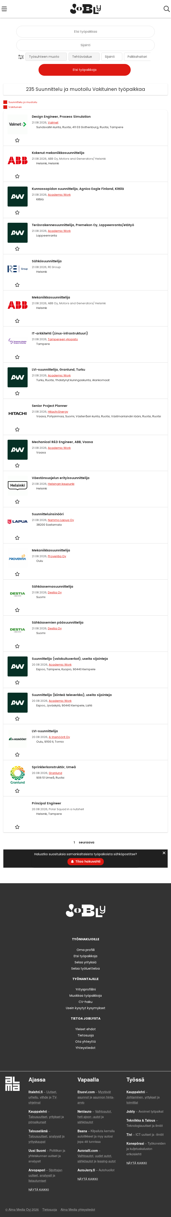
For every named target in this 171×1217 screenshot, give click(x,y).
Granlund (55, 773)
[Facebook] (71, 926)
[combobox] (85, 32)
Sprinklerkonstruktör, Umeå (54, 767)
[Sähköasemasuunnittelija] (17, 594)
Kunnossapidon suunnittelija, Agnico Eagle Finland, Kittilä (78, 189)
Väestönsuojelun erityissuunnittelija (61, 478)
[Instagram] (79, 926)
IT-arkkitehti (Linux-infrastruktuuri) (60, 333)
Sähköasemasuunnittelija (52, 586)
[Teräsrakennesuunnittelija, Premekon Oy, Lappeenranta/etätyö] (17, 233)
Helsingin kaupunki (61, 484)
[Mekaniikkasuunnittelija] (17, 305)
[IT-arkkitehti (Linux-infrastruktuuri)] (17, 341)
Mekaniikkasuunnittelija (51, 297)
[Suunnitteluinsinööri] (17, 522)
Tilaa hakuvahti (87, 861)
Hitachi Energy (58, 412)
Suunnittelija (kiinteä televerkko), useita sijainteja (72, 695)
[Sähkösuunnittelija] (17, 269)
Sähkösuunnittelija (47, 261)
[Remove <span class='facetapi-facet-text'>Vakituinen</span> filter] (5, 107)
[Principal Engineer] (17, 811)
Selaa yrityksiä (85, 962)
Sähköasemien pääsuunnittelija (57, 622)
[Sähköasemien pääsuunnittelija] (17, 630)
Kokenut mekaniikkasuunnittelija (58, 153)
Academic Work (59, 195)
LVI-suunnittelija (45, 731)
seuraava (86, 842)
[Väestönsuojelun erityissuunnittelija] (17, 486)
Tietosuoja (85, 1035)
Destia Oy (55, 592)
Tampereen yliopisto (63, 339)
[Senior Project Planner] (17, 414)
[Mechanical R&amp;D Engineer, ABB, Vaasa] (17, 450)
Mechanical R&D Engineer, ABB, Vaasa (62, 442)
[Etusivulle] (85, 9)
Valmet (53, 122)
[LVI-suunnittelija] (17, 739)
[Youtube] (100, 926)
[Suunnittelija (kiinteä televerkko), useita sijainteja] (17, 703)
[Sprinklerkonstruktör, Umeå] (17, 775)
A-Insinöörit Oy (59, 737)
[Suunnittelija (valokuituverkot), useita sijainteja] (17, 666)
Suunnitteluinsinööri (48, 514)
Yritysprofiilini (85, 989)
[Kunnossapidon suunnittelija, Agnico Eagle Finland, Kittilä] (17, 197)
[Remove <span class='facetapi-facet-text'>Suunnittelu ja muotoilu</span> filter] (5, 102)
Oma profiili (86, 950)
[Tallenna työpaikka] (17, 140)
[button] (22, 57)
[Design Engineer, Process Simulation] (17, 124)
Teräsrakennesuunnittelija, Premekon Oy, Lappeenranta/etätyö (83, 225)
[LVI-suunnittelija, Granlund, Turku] (17, 377)
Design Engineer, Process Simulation (61, 116)
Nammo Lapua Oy (61, 520)
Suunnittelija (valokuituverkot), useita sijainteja (70, 658)
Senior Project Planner (49, 406)
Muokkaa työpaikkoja (85, 995)
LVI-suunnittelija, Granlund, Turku (58, 369)
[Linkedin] (86, 926)
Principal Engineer (46, 803)
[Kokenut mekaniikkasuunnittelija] (17, 161)
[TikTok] (93, 926)
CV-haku (85, 1002)
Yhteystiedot (85, 1048)
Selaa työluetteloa (85, 968)
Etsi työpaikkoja (85, 956)
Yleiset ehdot (85, 1029)
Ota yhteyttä (85, 1041)
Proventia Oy (57, 556)
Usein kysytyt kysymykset (85, 1008)
